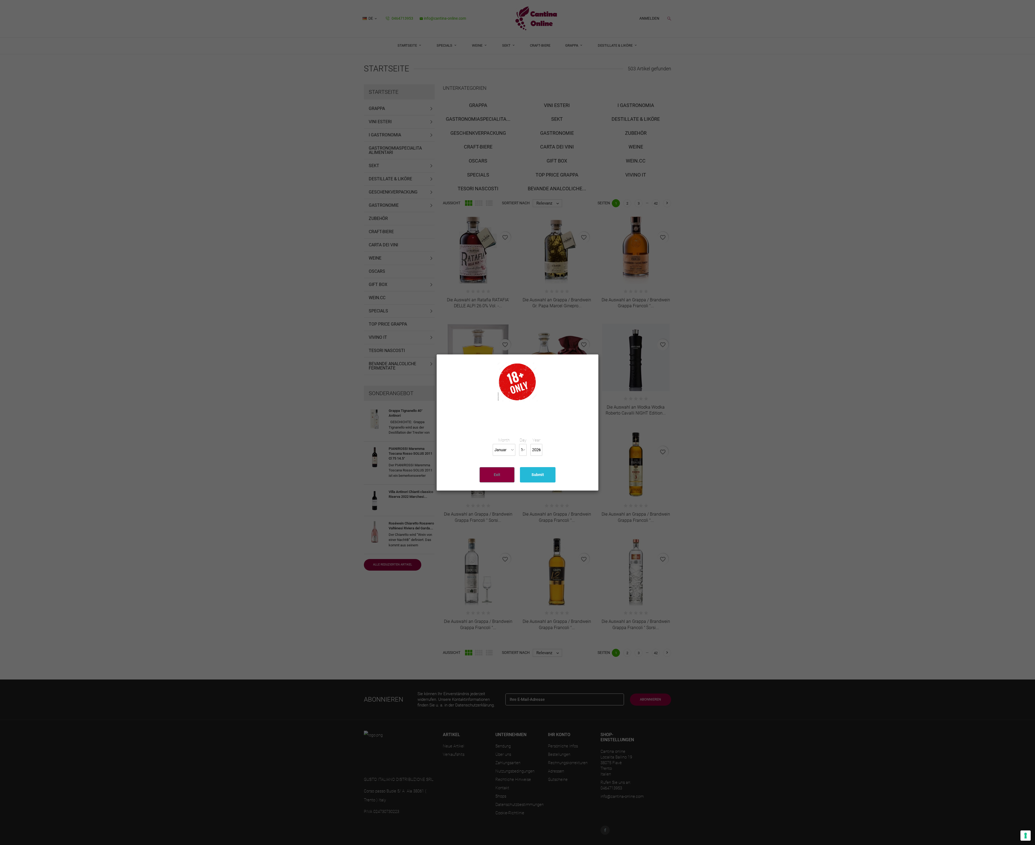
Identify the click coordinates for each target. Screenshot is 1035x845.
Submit (538, 474)
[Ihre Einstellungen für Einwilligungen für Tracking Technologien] (1025, 835)
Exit (497, 474)
